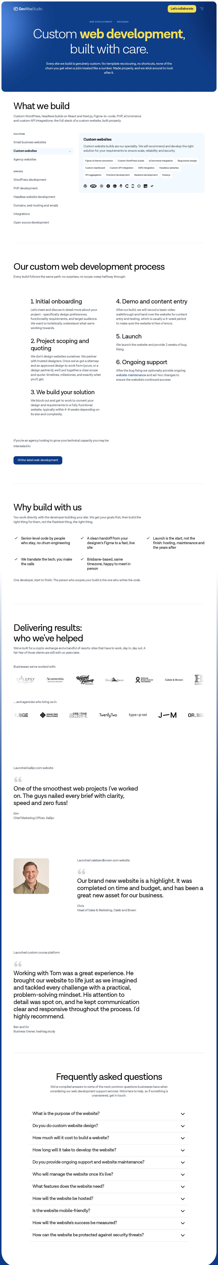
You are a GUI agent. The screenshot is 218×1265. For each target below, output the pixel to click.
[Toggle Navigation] (202, 8)
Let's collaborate (182, 8)
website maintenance (131, 375)
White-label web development (38, 460)
